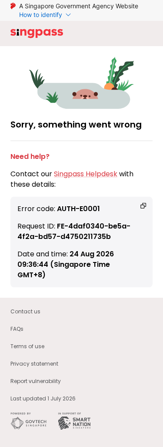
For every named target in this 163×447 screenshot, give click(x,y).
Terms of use (27, 346)
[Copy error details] (143, 206)
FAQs (16, 329)
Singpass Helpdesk (85, 174)
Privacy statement (34, 363)
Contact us (25, 311)
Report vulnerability (35, 381)
